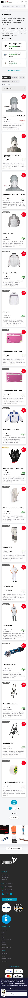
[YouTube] (11, 893)
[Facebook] (3, 893)
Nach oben (15, 817)
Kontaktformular (9, 899)
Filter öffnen (7, 88)
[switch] (3, 996)
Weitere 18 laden (14, 802)
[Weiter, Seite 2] (14, 808)
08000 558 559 (8, 886)
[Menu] (26, 2)
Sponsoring (4, 944)
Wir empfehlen (6, 77)
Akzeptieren (14, 994)
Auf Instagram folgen (15, 848)
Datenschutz (5, 935)
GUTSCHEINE (5, 953)
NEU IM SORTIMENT (6, 958)
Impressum (4, 930)
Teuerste (21, 77)
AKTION (3, 956)
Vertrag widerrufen (6, 947)
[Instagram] (6, 893)
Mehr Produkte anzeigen (14, 70)
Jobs (3, 937)
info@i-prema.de (9, 883)
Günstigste (14, 77)
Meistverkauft (6, 81)
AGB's (3, 932)
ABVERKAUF (5, 961)
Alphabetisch (15, 81)
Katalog (3, 942)
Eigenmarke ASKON (6, 939)
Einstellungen (14, 989)
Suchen (24, 6)
